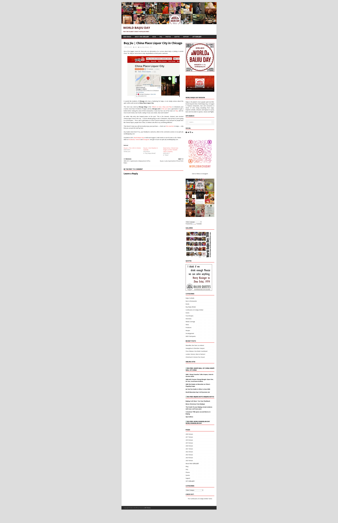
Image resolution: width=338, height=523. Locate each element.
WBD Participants (191, 336)
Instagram (146, 139)
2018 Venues (189, 440)
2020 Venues (189, 446)
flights (212, 112)
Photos (168, 37)
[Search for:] (200, 122)
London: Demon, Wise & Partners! (195, 354)
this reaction (170, 126)
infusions (198, 110)
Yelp (176, 111)
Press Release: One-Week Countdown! (196, 351)
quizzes (201, 112)
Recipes (188, 330)
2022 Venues (189, 452)
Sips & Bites (189, 417)
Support (186, 37)
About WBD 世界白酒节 (142, 37)
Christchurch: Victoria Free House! (195, 357)
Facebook (132, 139)
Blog (154, 37)
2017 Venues (189, 437)
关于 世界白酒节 (197, 37)
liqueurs (206, 110)
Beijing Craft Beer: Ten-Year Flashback (198, 401)
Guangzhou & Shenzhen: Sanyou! (195, 348)
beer (187, 112)
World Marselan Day (194, 423)
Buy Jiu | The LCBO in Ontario (132, 148)
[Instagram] (190, 132)
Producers (188, 327)
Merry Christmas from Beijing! (195, 404)
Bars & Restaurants (191, 301)
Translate (199, 224)
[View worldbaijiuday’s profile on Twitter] (188, 132)
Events (187, 313)
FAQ (160, 37)
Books (187, 304)
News (187, 324)
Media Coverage (190, 321)
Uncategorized (190, 333)
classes (206, 112)
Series (210, 498)
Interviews (188, 319)
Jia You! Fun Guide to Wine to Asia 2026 (198, 389)
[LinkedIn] (192, 132)
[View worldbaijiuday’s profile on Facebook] (186, 132)
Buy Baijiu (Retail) (144, 47)
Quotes (176, 37)
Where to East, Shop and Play (162, 107)
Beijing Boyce (209, 397)
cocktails (192, 110)
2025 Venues (189, 460)
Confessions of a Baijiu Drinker (194, 310)
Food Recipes (189, 316)
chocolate (194, 112)
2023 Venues (189, 455)
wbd (135, 47)
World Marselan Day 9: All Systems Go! (198, 392)
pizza (212, 110)
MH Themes (148, 508)
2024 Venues (189, 457)
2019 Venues (189, 443)
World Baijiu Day (139, 137)
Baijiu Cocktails (190, 298)
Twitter (137, 139)
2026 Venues (127, 37)
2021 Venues (189, 449)
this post (165, 109)
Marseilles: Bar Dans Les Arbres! (195, 345)
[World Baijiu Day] (169, 23)
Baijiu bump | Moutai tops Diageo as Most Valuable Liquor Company (170, 149)
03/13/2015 (129, 47)
